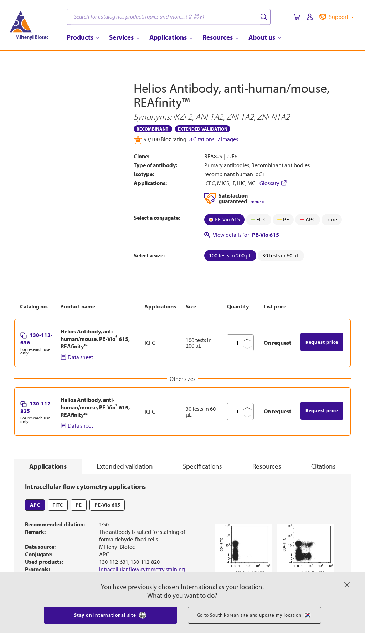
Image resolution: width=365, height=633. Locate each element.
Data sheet (80, 357)
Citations (323, 466)
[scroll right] (123, 206)
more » (257, 201)
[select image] (33, 206)
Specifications (202, 466)
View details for (246, 234)
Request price (321, 342)
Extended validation (125, 466)
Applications (48, 466)
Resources (266, 466)
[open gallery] (68, 135)
